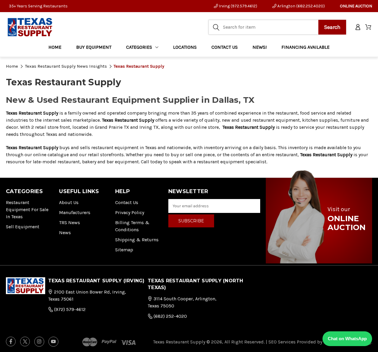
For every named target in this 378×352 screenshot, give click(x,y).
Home (54, 47)
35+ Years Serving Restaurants (38, 6)
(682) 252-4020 (169, 316)
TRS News (69, 222)
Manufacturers (74, 212)
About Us (69, 202)
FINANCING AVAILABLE (305, 47)
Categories (139, 47)
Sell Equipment (22, 226)
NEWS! (259, 47)
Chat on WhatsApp (347, 338)
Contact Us (126, 202)
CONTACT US (224, 47)
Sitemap (124, 249)
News (65, 232)
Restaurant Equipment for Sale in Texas (27, 209)
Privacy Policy (129, 212)
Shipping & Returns (137, 239)
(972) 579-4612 (69, 309)
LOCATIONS (185, 47)
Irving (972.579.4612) (237, 6)
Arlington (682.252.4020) (300, 6)
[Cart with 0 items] (368, 27)
